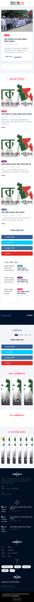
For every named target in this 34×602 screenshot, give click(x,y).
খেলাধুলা (3, 556)
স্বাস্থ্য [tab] (30, 335)
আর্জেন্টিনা (5, 570)
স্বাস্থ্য (9, 556)
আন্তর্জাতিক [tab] (21, 335)
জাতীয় (2, 550)
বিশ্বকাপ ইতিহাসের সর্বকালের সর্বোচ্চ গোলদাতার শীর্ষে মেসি (16, 164)
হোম (2, 547)
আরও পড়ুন (3, 127)
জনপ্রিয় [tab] (7, 262)
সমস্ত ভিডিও (30, 315)
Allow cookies (17, 599)
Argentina (26, 566)
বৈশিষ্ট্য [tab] (11, 262)
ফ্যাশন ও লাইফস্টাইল (12, 553)
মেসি (12, 570)
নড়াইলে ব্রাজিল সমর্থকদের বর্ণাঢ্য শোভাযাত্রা (12, 212)
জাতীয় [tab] (16, 335)
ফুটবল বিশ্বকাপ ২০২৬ (7, 566)
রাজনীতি (9, 547)
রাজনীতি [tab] (26, 335)
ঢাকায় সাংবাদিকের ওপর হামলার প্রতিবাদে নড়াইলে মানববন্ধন (16, 114)
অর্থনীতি (3, 553)
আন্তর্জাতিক (10, 550)
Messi (17, 566)
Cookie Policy (15, 596)
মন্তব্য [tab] (15, 262)
